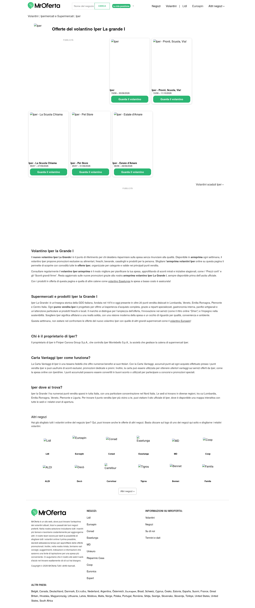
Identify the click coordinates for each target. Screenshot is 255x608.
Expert (90, 578)
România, (138, 596)
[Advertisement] (68, 66)
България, (131, 591)
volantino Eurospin (180, 321)
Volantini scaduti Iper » (210, 184)
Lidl (184, 6)
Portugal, (127, 596)
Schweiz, (150, 591)
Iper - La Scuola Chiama (43, 163)
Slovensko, (168, 596)
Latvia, (83, 596)
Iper (112, 90)
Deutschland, (57, 591)
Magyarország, (59, 596)
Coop (90, 564)
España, (187, 591)
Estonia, (177, 591)
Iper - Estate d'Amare (125, 163)
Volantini (171, 6)
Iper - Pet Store (79, 163)
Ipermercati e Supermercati (57, 16)
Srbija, (148, 596)
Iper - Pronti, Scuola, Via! (166, 90)
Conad (90, 531)
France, (205, 591)
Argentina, (106, 591)
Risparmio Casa (95, 558)
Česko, (169, 591)
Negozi (156, 6)
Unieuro (91, 551)
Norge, (109, 596)
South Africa (46, 600)
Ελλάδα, (82, 591)
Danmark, (70, 591)
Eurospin (197, 6)
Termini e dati (152, 537)
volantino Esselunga (119, 281)
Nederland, (94, 591)
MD (89, 544)
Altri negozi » (217, 6)
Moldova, (92, 596)
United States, (203, 596)
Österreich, (118, 591)
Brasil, (141, 591)
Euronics (91, 571)
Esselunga (92, 537)
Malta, (101, 596)
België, (35, 591)
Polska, (118, 596)
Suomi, (196, 591)
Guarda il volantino (129, 99)
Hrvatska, (45, 596)
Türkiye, (190, 596)
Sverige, (157, 596)
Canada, (44, 591)
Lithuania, (73, 596)
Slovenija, (179, 596)
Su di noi (150, 531)
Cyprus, (160, 591)
